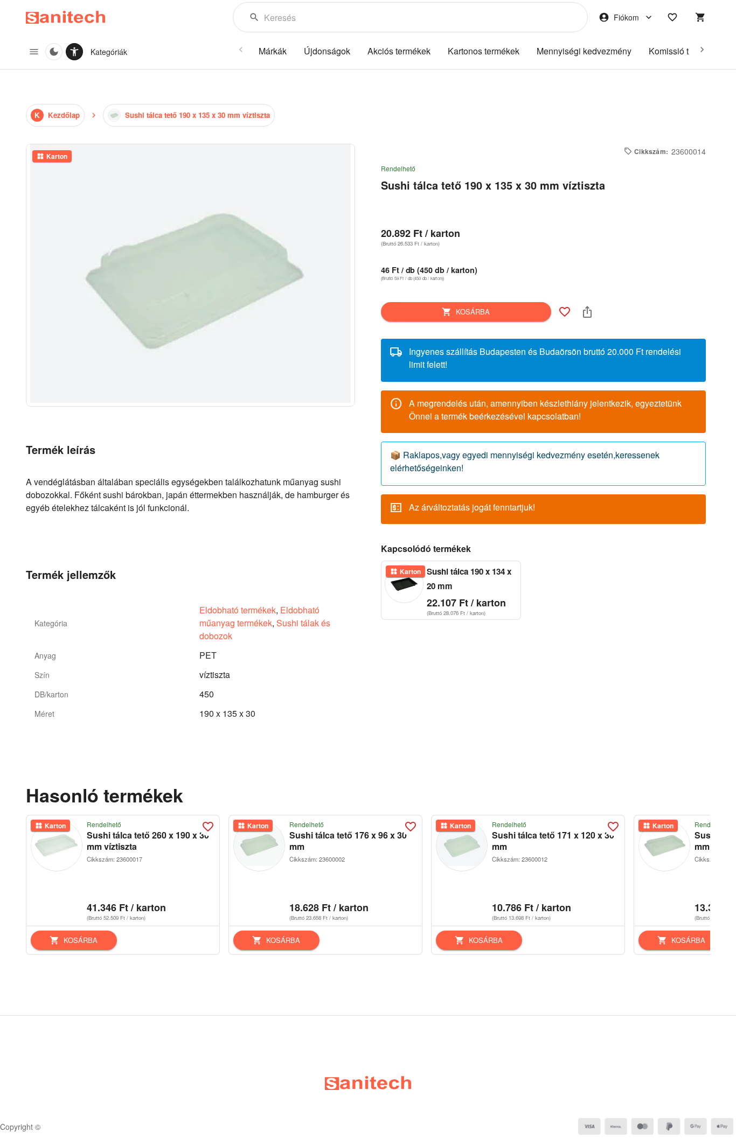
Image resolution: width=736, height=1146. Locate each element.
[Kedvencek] (672, 17)
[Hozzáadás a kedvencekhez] (565, 312)
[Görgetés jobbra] (702, 49)
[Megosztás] (587, 312)
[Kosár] (700, 17)
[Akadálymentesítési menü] (74, 51)
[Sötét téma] (54, 51)
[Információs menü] (34, 52)
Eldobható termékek (237, 610)
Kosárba (473, 311)
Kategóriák (109, 51)
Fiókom (626, 17)
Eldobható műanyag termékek (259, 616)
